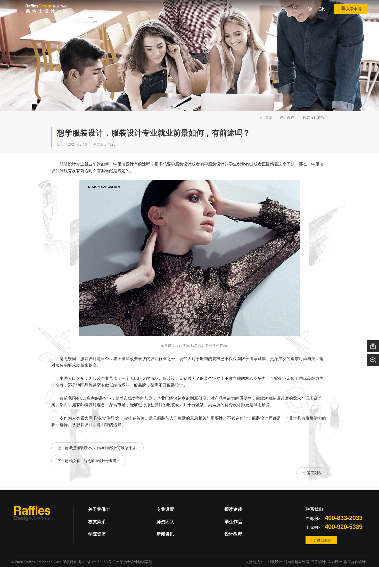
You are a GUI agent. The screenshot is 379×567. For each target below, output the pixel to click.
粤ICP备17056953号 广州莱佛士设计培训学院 (115, 561)
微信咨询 (324, 540)
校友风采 (97, 521)
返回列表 (314, 472)
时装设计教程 (314, 117)
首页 (268, 117)
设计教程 (287, 117)
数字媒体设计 (355, 561)
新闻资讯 (165, 534)
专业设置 (165, 509)
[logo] (46, 8)
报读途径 (233, 509)
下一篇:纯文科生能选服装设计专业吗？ (88, 460)
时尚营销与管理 (296, 561)
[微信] (32, 517)
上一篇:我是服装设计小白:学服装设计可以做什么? (97, 447)
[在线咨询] (373, 360)
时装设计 (275, 561)
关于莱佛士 (99, 509)
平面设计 (318, 561)
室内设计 (335, 561)
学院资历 (97, 534)
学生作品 (233, 521)
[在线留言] (373, 346)
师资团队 (165, 521)
